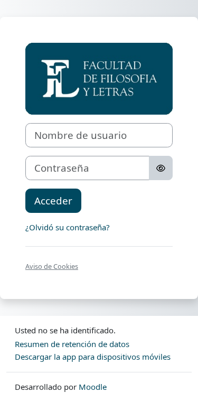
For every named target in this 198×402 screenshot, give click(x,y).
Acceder (53, 200)
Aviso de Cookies (51, 266)
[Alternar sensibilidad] (161, 168)
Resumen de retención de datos (72, 344)
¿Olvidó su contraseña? (67, 227)
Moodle (93, 386)
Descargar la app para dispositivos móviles (93, 356)
